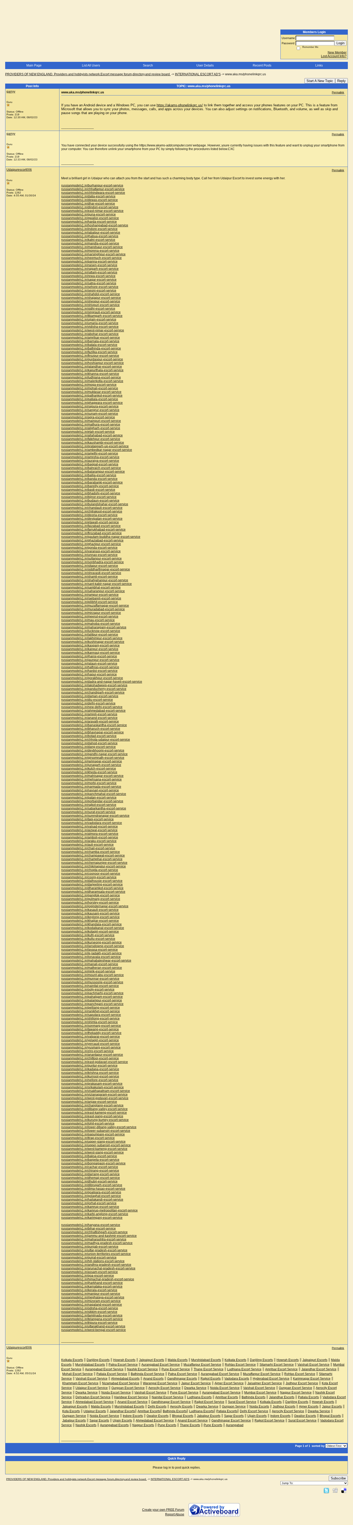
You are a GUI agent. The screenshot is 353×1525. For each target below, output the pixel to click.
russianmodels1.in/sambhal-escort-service (91, 587)
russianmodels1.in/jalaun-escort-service (89, 663)
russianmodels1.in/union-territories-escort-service (96, 1254)
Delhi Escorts (157, 1406)
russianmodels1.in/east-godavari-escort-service (94, 1062)
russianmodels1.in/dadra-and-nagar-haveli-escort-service (101, 681)
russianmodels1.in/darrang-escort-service (90, 1174)
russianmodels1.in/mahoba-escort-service (90, 624)
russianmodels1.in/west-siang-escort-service (92, 1152)
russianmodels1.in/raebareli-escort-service (91, 598)
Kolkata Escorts (72, 1360)
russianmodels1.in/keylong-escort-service (90, 917)
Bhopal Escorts (182, 1416)
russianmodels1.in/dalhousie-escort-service (91, 881)
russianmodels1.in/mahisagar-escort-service (92, 776)
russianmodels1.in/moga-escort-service (89, 384)
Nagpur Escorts (143, 1425)
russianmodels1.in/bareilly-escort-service (90, 486)
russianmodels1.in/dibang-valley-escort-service (94, 1109)
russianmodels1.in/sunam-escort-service (89, 413)
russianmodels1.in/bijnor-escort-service (89, 497)
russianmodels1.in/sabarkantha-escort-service (93, 808)
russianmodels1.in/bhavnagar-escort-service (92, 732)
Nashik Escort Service (142, 1369)
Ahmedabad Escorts (125, 1378)
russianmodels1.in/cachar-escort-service (89, 1167)
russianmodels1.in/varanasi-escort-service (91, 551)
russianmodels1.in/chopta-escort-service (89, 870)
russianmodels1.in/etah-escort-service (88, 432)
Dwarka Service (195, 1388)
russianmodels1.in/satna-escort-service (88, 283)
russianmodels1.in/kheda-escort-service (89, 772)
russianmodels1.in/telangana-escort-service (92, 1319)
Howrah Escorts (124, 1360)
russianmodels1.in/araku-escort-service (89, 841)
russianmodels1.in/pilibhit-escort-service (89, 602)
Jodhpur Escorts (284, 1406)
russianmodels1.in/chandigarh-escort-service (93, 692)
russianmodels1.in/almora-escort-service (89, 834)
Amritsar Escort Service (281, 1369)
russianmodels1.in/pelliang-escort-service (90, 1007)
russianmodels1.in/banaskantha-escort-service (94, 725)
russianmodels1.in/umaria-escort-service (89, 323)
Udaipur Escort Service (91, 1388)
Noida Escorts (259, 1406)
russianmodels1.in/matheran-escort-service (91, 968)
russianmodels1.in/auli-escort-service (87, 844)
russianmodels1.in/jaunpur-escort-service (90, 660)
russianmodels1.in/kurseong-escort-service (91, 942)
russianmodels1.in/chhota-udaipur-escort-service (95, 739)
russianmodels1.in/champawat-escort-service (93, 855)
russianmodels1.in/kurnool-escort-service (90, 1076)
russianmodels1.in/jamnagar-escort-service (91, 761)
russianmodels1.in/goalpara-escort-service (91, 1192)
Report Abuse (174, 1514)
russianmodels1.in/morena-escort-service (90, 250)
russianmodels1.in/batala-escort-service (89, 345)
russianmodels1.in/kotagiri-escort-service (90, 931)
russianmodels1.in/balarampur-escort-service (93, 471)
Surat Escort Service (242, 1402)
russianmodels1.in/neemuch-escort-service (91, 258)
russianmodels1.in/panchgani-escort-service (92, 1004)
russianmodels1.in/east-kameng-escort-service (94, 1112)
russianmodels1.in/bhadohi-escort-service (90, 493)
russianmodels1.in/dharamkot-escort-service (92, 888)
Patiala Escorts (308, 1397)
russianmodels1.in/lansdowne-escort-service (92, 946)
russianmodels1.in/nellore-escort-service (89, 1080)
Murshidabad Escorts (206, 1360)
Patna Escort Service (123, 1364)
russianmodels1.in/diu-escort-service (87, 700)
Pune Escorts (167, 1425)
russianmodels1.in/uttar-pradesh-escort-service (94, 1250)
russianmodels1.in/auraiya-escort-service (90, 461)
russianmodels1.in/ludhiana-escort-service (91, 377)
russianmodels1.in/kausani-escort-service (90, 913)
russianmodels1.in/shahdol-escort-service (90, 294)
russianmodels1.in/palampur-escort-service (91, 1000)
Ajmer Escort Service (229, 1383)
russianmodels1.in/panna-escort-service (89, 261)
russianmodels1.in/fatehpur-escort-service (90, 439)
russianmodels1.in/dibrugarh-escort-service (91, 1185)
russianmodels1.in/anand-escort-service (89, 718)
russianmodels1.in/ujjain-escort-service (88, 319)
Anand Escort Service (132, 1402)
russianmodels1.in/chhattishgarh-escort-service (94, 1232)
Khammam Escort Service (80, 1383)
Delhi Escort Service (254, 1411)
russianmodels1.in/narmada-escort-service (91, 786)
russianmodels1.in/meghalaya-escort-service (92, 1297)
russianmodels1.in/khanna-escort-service (90, 374)
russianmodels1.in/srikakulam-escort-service (92, 1087)
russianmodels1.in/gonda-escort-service (89, 547)
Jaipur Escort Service (196, 1383)
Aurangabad (234, 1425)
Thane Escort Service (209, 1369)
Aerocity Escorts (181, 1406)
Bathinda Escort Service (147, 1374)
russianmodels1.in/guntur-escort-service (89, 1065)
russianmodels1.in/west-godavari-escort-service (94, 1098)
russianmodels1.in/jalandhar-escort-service (91, 366)
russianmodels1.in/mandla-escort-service (90, 243)
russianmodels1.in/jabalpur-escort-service (90, 232)
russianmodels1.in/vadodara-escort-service (91, 823)
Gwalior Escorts (157, 1416)
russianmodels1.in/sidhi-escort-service (88, 308)
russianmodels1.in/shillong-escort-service (90, 1018)
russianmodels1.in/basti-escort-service (88, 490)
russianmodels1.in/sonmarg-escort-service (91, 1026)
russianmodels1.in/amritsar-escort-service (90, 337)
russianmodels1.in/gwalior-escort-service (90, 218)
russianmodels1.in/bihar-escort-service (88, 1228)
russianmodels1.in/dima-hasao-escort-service (93, 1189)
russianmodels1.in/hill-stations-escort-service (93, 1261)
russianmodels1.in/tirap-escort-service (88, 1138)
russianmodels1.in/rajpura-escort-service (90, 406)
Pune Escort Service (176, 1369)
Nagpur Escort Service (296, 1392)
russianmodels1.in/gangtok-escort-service (90, 895)
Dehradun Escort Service (93, 1397)
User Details (205, 65)
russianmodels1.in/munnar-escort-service (90, 978)
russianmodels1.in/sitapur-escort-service (89, 566)
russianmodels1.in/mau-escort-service (88, 620)
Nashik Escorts (85, 1425)
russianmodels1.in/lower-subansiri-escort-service (95, 1131)
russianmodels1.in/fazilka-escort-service (89, 352)
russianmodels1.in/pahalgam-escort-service (92, 997)
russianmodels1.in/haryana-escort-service (90, 1225)
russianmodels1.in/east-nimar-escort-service (92, 211)
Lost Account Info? (334, 56)
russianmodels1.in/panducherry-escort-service (93, 689)
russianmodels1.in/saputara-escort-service (91, 1015)
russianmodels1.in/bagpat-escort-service (89, 464)
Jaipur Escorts (332, 1406)
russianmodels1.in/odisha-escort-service (89, 1308)
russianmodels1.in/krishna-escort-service (90, 1073)
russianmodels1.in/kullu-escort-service (88, 939)
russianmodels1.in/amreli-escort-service (89, 714)
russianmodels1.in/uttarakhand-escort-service (93, 1326)
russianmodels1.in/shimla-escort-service (89, 1022)
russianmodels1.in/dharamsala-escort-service (93, 892)
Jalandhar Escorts (281, 1397)
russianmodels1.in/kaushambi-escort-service (92, 442)
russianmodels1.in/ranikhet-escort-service (90, 1011)
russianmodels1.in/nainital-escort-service (90, 986)
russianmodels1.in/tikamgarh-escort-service (91, 316)
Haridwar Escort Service (131, 1397)
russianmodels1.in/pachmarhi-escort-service (92, 993)
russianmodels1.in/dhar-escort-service (88, 203)
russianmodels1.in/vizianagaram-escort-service (94, 1094)
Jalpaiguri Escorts (151, 1360)
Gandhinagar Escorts (182, 1378)
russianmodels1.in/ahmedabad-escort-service (93, 710)
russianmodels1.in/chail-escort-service (88, 848)
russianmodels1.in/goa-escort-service (87, 1275)
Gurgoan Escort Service (128, 1388)
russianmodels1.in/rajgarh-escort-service (90, 269)
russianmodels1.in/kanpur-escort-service (89, 649)
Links (319, 65)
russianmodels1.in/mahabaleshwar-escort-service (96, 960)
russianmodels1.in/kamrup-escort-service (90, 1207)
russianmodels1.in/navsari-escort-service (90, 790)
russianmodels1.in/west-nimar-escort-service (92, 330)
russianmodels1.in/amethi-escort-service (89, 453)
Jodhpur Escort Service (302, 1383)
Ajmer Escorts (308, 1406)
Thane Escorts (190, 1425)
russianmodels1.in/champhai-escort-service (91, 859)
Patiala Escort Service (111, 1374)
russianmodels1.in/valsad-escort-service (89, 826)
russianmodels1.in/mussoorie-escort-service (92, 982)
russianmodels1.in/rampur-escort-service (90, 595)
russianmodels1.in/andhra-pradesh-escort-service (96, 1265)
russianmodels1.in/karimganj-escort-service (91, 1217)
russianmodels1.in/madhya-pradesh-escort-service (97, 1243)
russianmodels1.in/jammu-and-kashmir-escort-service (99, 1236)
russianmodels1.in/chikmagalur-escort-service (93, 866)
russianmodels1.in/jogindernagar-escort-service (94, 906)
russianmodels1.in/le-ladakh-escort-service (91, 953)
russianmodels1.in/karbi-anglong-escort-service (94, 1214)
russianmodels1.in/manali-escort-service (89, 964)
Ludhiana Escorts (199, 1397)
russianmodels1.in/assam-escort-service (89, 1272)
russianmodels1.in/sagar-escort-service (89, 279)
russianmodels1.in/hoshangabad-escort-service (94, 225)
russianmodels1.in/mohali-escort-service (89, 388)
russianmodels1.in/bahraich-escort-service (91, 468)
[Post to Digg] (335, 1490)
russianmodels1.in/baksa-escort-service (89, 1156)
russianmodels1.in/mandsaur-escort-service (92, 247)
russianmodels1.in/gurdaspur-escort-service (92, 359)
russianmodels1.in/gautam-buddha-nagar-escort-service (100, 537)
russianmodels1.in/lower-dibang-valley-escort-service (98, 1127)
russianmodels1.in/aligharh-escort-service (90, 428)
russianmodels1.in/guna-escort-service (88, 214)
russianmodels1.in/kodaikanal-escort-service (92, 928)
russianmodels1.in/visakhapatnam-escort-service (95, 1091)
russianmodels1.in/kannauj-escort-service (90, 652)
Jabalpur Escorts (208, 1416)
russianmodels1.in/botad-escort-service (89, 736)
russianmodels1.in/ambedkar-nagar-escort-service (96, 450)
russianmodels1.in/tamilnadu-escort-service (91, 1315)
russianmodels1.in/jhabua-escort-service (89, 236)
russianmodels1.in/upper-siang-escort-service (93, 1141)
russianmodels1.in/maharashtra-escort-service (93, 1239)
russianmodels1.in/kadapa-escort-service (90, 1069)
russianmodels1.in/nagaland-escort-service (91, 1304)
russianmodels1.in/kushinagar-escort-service (92, 642)
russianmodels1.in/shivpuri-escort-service (90, 305)
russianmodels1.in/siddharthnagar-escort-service (95, 569)
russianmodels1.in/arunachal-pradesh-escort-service (98, 1268)
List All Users (91, 65)
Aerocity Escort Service (164, 1388)
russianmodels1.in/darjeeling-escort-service (92, 884)
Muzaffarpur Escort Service (202, 1364)
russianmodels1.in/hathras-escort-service (90, 667)
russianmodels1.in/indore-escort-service (89, 229)
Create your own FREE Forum (163, 1510)
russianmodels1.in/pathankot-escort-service (91, 395)
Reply (341, 81)
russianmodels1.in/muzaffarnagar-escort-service (95, 605)
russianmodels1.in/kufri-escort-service (87, 935)
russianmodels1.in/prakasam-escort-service (91, 1083)
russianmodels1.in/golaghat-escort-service (91, 1196)
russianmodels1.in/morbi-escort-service (89, 783)
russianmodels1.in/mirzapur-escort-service (91, 613)
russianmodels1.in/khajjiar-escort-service (90, 921)
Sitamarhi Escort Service (276, 1364)
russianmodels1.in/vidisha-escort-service (90, 327)
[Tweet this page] (326, 1490)
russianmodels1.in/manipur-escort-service (90, 1294)
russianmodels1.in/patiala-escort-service (89, 399)
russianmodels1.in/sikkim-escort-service (89, 1312)
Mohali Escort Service (77, 1374)
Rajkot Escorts (211, 1378)
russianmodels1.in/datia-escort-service (88, 196)
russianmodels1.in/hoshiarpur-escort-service (92, 363)
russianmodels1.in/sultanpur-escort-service (91, 558)
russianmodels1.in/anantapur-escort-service (92, 1055)
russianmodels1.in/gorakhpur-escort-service (92, 678)
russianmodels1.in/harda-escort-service (89, 222)
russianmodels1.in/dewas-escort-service (89, 200)
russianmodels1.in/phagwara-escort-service (92, 403)
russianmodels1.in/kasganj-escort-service (90, 645)
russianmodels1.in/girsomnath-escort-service (92, 758)
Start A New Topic (319, 81)
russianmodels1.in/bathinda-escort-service (91, 348)
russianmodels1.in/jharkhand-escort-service (92, 1283)
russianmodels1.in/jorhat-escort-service (89, 1203)
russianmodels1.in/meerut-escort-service (89, 616)
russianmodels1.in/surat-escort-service (88, 812)
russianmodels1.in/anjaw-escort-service (89, 1102)
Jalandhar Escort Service (318, 1369)
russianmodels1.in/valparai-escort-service (90, 1036)
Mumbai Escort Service (260, 1392)
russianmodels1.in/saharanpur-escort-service (93, 591)
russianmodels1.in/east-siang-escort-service (92, 1116)
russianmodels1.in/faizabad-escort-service (91, 526)
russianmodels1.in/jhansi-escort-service (89, 656)
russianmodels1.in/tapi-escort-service (87, 819)
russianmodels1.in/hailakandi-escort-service (92, 1199)
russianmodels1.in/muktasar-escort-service (91, 392)
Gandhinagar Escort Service (171, 1402)
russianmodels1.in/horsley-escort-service (90, 902)
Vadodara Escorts (236, 1378)
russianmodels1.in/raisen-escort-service (89, 265)
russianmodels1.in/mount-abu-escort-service (92, 975)
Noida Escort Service (225, 1388)
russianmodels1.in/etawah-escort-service (90, 522)
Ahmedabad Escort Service (94, 1402)
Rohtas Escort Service (240, 1364)
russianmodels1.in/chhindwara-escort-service (93, 193)
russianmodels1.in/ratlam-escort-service (89, 272)
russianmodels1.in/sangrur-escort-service (90, 410)
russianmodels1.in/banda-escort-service (89, 479)
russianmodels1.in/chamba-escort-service (90, 852)
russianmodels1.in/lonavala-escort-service (91, 957)
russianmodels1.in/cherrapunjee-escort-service (94, 863)
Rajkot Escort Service (209, 1402)
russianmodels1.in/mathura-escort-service (90, 424)
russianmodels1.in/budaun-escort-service (90, 500)
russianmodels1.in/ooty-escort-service (87, 989)
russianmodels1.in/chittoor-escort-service (90, 1058)
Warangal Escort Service (160, 1383)
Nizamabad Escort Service (120, 1383)
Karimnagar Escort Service (312, 1378)
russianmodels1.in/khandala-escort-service (91, 924)
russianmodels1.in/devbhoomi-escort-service (92, 750)
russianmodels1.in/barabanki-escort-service (92, 482)
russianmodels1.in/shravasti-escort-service (91, 573)
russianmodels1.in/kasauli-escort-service (90, 910)
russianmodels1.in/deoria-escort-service (89, 515)
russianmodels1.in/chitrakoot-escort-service (91, 511)
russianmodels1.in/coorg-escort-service (89, 877)
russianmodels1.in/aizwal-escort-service (89, 830)
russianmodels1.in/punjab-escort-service (89, 1246)
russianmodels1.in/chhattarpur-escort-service (93, 189)
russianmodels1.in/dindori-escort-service (89, 207)
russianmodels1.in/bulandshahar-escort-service (94, 504)
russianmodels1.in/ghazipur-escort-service (91, 544)
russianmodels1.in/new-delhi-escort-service (91, 707)
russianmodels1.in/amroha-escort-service (90, 457)
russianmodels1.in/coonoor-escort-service (90, 873)
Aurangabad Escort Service (160, 1364)
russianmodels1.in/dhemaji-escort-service (90, 1178)
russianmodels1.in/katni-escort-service (88, 240)
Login (340, 43)
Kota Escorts (71, 1411)
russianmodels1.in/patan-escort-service (89, 797)
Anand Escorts (153, 1378)
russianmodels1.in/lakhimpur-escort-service (91, 638)
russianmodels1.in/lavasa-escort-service (89, 949)
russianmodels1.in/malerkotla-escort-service (92, 381)
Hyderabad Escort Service (271, 1378)
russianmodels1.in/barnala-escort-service (90, 341)
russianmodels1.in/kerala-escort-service (89, 1290)
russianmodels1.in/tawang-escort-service (90, 1029)
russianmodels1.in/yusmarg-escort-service (91, 1047)
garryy (10, 91)
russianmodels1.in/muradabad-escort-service (93, 609)
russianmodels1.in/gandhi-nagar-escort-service (94, 754)
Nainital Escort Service (167, 1397)
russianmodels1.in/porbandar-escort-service (92, 801)
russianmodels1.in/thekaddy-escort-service (91, 1033)
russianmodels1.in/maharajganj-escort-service (93, 627)
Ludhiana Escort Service (244, 1369)
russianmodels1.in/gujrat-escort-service (89, 1257)
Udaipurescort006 (19, 170)
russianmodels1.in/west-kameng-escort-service (94, 1149)
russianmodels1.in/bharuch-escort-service (90, 729)
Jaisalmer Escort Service (264, 1383)
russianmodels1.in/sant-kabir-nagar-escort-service (96, 584)
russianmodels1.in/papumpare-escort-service (93, 1134)
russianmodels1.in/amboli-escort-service (89, 837)
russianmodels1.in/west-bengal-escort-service (93, 1330)
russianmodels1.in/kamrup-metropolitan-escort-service (99, 1210)
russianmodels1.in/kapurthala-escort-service (92, 370)
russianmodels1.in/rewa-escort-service (88, 276)
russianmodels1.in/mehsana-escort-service (91, 779)
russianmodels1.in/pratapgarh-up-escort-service (95, 446)
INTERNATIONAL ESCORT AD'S (198, 74)
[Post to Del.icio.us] (344, 1490)
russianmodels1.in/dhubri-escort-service (89, 1181)
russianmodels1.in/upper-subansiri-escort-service (96, 1145)
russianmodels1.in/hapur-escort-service (89, 674)
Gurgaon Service (234, 1406)
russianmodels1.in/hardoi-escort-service (89, 671)
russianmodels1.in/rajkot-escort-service (88, 805)
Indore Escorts (133, 1416)
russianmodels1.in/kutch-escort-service (88, 768)
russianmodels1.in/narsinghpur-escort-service (93, 254)
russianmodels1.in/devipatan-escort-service (91, 518)
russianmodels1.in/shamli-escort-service (89, 576)
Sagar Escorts (234, 1416)
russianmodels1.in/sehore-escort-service (89, 287)
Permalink (338, 92)
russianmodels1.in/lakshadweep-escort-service (94, 685)
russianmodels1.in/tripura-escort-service (89, 1323)
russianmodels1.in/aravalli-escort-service (90, 721)
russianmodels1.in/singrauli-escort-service (91, 312)
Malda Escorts (178, 1360)
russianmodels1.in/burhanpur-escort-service (92, 185)
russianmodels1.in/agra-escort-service (88, 417)
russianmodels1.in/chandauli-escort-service (91, 508)
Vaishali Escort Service (313, 1364)
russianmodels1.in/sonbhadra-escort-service (92, 562)
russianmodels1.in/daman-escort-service (89, 696)
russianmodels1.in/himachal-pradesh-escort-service (97, 1279)
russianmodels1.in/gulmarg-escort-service (90, 899)
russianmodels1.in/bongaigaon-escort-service (93, 1163)
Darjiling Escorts (98, 1360)
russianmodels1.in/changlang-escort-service (92, 1105)
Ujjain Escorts (257, 1416)
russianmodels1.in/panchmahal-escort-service (93, 794)
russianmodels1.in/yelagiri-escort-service (90, 1040)
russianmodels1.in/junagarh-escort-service (91, 765)
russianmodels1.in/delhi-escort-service (88, 703)
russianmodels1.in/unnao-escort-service (89, 555)
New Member (337, 52)
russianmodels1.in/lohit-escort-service (87, 1123)
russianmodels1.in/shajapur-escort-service (91, 298)
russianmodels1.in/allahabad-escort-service (92, 435)
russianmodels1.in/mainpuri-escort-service (91, 421)
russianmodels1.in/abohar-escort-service (90, 334)
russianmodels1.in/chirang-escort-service (90, 1170)
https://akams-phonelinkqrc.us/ (180, 105)
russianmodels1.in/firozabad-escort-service (91, 533)
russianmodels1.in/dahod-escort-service (89, 743)
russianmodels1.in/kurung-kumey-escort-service (95, 1120)
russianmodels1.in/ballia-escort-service (88, 475)
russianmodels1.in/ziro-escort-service (87, 1051)
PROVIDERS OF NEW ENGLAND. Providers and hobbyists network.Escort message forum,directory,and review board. (88, 74)
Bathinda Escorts (253, 1397)
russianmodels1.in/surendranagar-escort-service (95, 815)
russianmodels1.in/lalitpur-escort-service (89, 634)
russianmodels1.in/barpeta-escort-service (90, 1160)
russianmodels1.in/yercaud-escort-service (90, 1044)
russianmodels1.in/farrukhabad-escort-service (93, 529)
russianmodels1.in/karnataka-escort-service (91, 1286)
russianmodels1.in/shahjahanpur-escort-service (94, 580)
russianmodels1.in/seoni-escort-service (88, 290)
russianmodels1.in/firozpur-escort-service (90, 356)
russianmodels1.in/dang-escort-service (88, 747)
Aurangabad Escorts (114, 1425)
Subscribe (338, 1478)
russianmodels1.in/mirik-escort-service (88, 971)
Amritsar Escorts (226, 1397)
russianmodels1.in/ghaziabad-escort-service (92, 540)
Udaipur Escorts (94, 1411)
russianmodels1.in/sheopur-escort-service (90, 301)
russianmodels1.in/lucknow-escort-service (90, 631)
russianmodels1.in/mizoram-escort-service (91, 1301)
